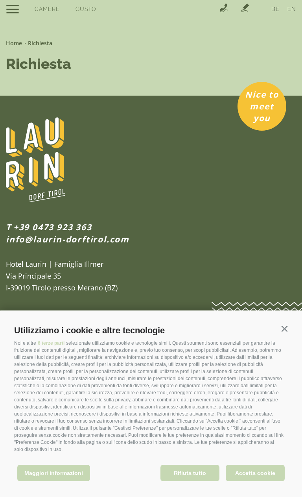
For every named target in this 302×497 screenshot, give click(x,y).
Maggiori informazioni (53, 473)
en (291, 9)
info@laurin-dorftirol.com (67, 239)
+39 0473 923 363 (52, 227)
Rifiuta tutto (190, 473)
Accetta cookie (255, 473)
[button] (284, 329)
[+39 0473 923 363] (223, 9)
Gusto (86, 9)
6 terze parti (51, 343)
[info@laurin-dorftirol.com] (245, 9)
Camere (47, 9)
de (275, 9)
